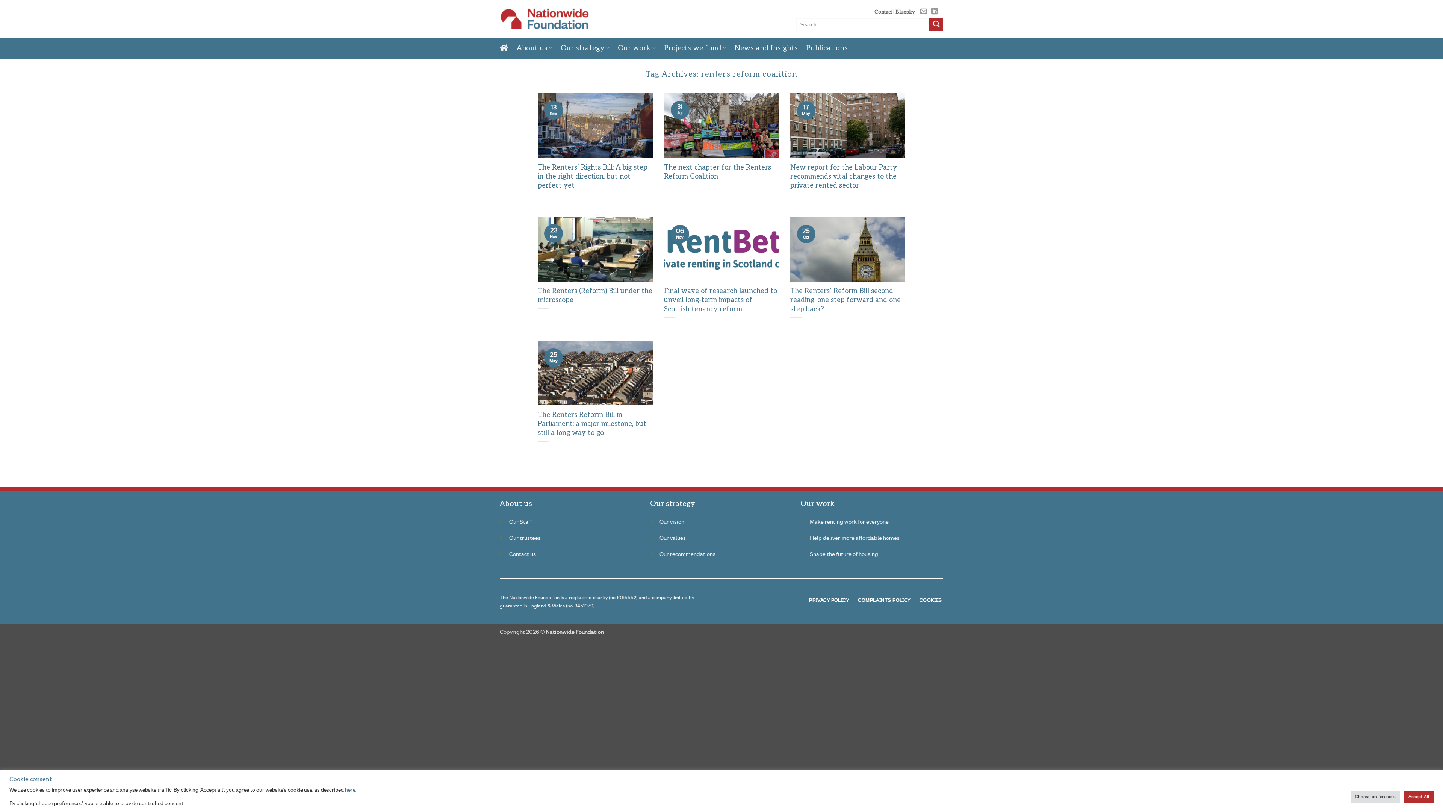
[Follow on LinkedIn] (934, 11)
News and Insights (766, 48)
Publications (827, 48)
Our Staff (520, 521)
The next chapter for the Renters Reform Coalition (717, 172)
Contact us (522, 554)
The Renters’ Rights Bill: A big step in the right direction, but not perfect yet (592, 176)
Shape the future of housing (844, 554)
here (350, 790)
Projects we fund (693, 48)
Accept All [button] (1418, 796)
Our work (634, 48)
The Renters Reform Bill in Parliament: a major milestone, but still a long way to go (592, 423)
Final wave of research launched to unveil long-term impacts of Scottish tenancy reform (720, 300)
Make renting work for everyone (849, 521)
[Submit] (936, 25)
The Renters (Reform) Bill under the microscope (595, 295)
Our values (672, 538)
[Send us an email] (923, 11)
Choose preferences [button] (1375, 796)
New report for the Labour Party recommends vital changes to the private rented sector (843, 176)
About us (532, 48)
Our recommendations (687, 554)
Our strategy (583, 48)
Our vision (671, 521)
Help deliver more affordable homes (855, 538)
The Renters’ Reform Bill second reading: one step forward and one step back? (845, 300)
